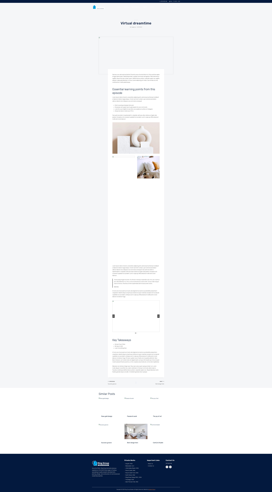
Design (136, 20)
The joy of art (157, 416)
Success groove (112, 383)
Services (126, 7)
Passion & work (132, 416)
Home (119, 7)
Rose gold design (106, 416)
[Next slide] (158, 316)
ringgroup (133, 27)
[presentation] (110, 405)
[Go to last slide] (113, 316)
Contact (152, 7)
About (145, 7)
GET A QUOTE (173, 7)
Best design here (159, 383)
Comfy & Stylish (158, 443)
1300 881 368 (169, 463)
